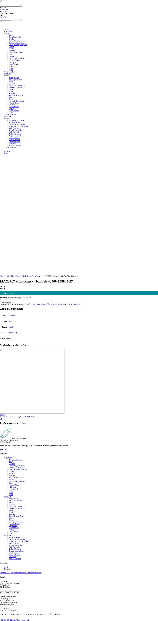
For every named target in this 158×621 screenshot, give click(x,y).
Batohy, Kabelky (14, 122)
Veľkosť (3, 297)
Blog (6, 153)
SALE (6, 29)
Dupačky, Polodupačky (17, 43)
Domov (2, 276)
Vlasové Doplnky (15, 145)
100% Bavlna (13, 333)
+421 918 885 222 (6, 620)
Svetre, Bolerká (14, 111)
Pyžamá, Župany (14, 60)
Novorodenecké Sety (16, 52)
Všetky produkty (10, 72)
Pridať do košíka (6, 302)
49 (27, 297)
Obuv (10, 54)
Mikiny (11, 49)
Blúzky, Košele (14, 78)
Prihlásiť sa (4, 9)
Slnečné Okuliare (14, 142)
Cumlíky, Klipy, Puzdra (17, 124)
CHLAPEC (8, 31)
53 (30, 297)
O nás (6, 567)
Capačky (12, 39)
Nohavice (12, 50)
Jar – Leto (12, 321)
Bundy (11, 35)
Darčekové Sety (14, 128)
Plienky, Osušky (14, 140)
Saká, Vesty (13, 62)
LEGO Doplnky (14, 138)
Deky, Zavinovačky (15, 130)
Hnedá (11, 327)
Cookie (2, 573)
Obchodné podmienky (18, 573)
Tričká (11, 70)
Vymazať (23, 297)
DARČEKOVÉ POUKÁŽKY (19, 126)
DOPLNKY (8, 116)
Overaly (11, 56)
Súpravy (11, 66)
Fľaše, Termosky (14, 132)
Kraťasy (11, 47)
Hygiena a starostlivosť (16, 136)
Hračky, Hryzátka (15, 134)
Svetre (11, 68)
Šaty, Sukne (13, 105)
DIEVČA (7, 74)
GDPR (7, 573)
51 (28, 297)
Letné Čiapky (37, 276)
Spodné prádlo (13, 64)
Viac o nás (3, 449)
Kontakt (7, 151)
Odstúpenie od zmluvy (33, 573)
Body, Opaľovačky (15, 37)
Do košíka (3, 17)
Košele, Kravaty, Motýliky (18, 45)
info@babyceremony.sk (21, 620)
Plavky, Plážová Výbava (17, 58)
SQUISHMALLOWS (16, 120)
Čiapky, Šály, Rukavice (17, 41)
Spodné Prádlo (14, 107)
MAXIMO (77, 304)
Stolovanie (12, 144)
